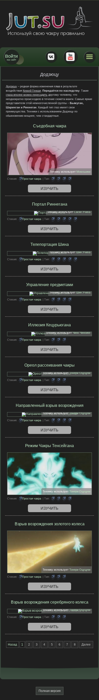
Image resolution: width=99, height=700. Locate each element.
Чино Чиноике (81, 332)
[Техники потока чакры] (53, 498)
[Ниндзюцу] (69, 178)
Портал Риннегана (49, 204)
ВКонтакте (51, 57)
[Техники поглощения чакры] (53, 178)
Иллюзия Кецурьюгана (49, 325)
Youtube (70, 57)
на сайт (11, 57)
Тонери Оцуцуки (79, 372)
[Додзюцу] (58, 178)
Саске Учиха (82, 211)
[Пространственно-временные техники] (75, 219)
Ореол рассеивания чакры (49, 365)
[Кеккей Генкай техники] (64, 178)
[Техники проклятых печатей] (58, 299)
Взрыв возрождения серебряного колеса (49, 602)
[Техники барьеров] (53, 219)
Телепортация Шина (49, 244)
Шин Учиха (83, 252)
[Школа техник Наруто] (49, 21)
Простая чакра (31, 178)
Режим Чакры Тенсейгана (49, 446)
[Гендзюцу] (58, 339)
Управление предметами (49, 285)
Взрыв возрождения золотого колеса (50, 524)
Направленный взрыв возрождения (50, 405)
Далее (86, 644)
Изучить (49, 188)
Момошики (83, 171)
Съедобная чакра (49, 126)
